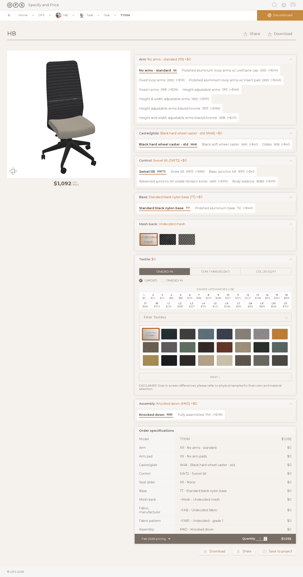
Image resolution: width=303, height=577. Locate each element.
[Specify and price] (16, 5)
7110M (125, 15)
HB (65, 15)
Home (23, 15)
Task (90, 15)
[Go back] (9, 15)
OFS (41, 15)
